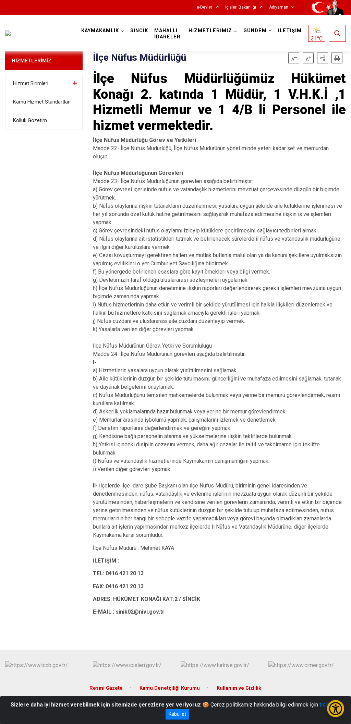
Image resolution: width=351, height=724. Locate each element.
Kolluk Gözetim (30, 120)
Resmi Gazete (106, 688)
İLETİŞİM (290, 31)
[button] (322, 57)
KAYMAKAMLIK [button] (100, 31)
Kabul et (177, 714)
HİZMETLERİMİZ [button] (210, 31)
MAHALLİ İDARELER (167, 34)
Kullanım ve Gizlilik (239, 688)
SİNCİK (139, 31)
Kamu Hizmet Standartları (42, 102)
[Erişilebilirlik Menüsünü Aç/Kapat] (335, 708)
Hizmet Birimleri (30, 83)
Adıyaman (278, 7)
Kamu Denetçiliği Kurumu (170, 688)
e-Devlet (204, 7)
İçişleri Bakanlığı (240, 7)
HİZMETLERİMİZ (31, 61)
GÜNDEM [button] (255, 31)
